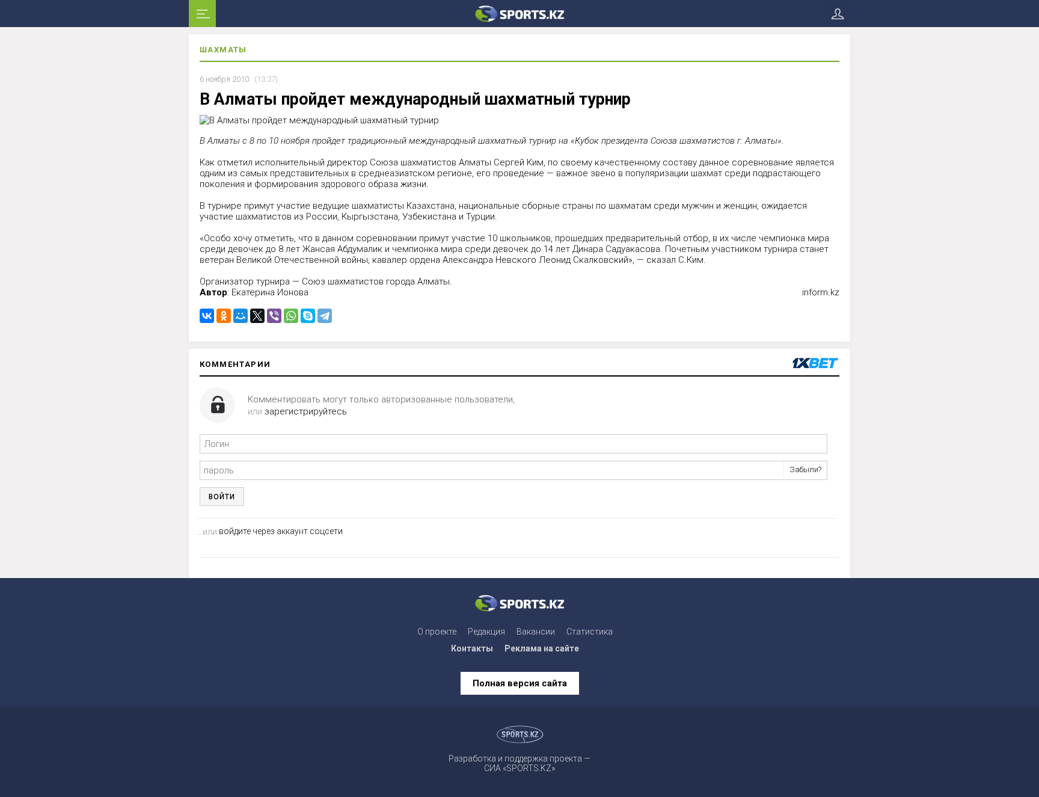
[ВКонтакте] (207, 316)
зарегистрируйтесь (306, 411)
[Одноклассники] (223, 316)
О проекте (436, 631)
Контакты (472, 648)
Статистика (589, 631)
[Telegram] (324, 316)
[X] (257, 316)
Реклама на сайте (541, 648)
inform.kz (820, 292)
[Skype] (308, 316)
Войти (222, 497)
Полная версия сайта (520, 683)
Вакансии (535, 631)
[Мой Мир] (240, 316)
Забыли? (805, 469)
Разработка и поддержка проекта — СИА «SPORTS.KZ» (519, 763)
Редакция (486, 631)
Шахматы (223, 49)
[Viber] (274, 316)
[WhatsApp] (291, 316)
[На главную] (519, 13)
